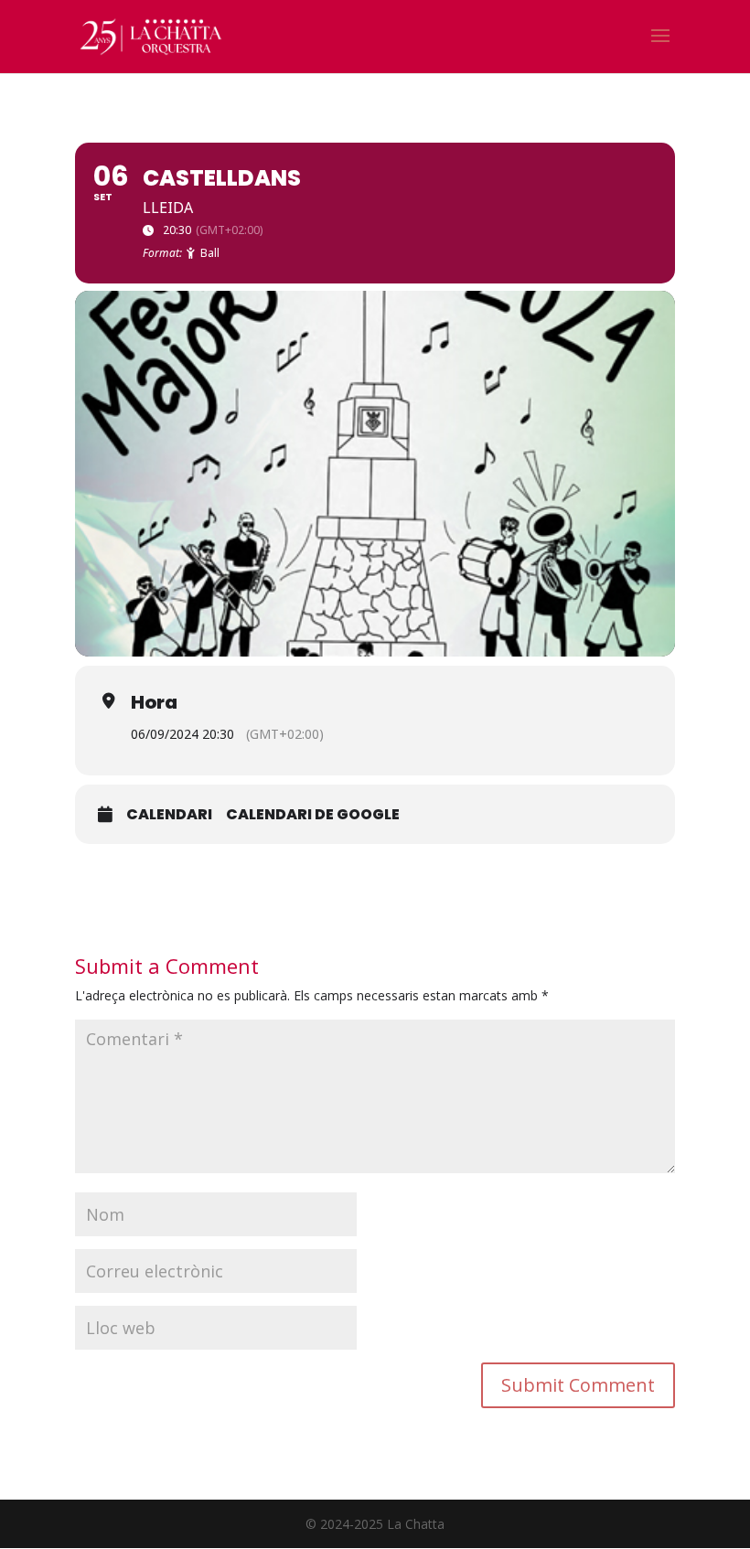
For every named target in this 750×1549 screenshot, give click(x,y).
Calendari (169, 815)
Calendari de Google (313, 815)
